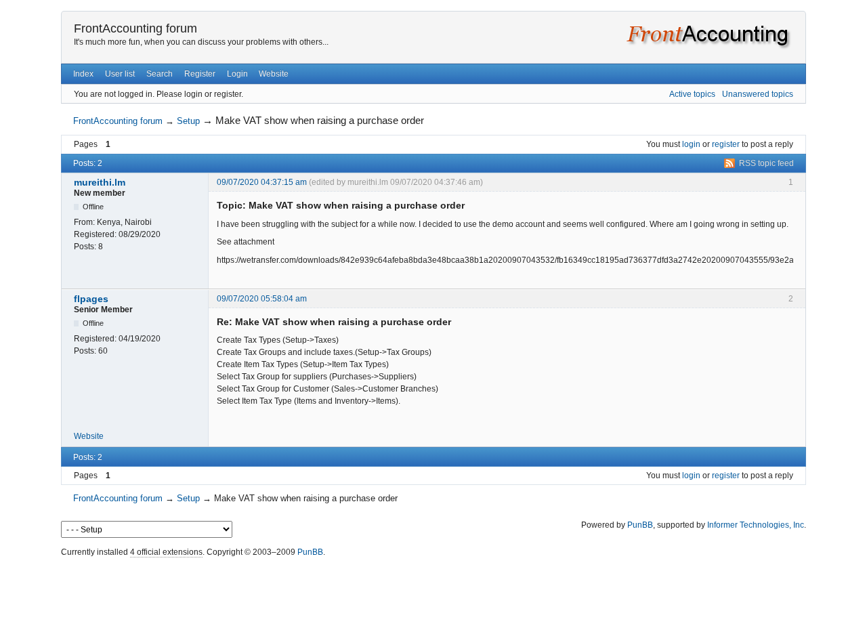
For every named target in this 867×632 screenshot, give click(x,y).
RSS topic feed (766, 163)
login (691, 144)
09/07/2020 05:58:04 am (262, 298)
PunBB (640, 525)
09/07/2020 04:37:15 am (262, 182)
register (726, 144)
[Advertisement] (433, 591)
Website (274, 74)
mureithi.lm (99, 182)
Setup (188, 121)
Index (83, 74)
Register (199, 74)
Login (237, 74)
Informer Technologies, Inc (755, 525)
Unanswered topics (757, 94)
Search (159, 74)
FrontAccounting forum (135, 28)
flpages (91, 298)
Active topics (692, 94)
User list (120, 74)
